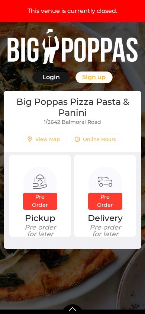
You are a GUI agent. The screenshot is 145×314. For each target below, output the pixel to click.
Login (51, 77)
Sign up (94, 77)
